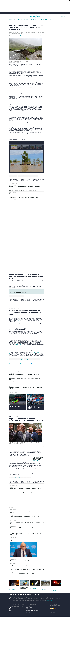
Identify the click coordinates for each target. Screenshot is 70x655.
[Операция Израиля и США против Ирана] (24, 586)
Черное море (26, 359)
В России (14, 19)
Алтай (10, 175)
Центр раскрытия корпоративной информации (32, 610)
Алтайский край (14, 175)
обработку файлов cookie (49, 600)
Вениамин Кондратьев (12, 295)
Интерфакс (35, 16)
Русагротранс (20, 359)
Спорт (27, 19)
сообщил (34, 281)
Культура (30, 19)
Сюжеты (46, 19)
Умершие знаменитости (34, 586)
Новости (42, 19)
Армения (10, 477)
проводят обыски (18, 456)
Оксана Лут (16, 359)
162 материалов (43, 589)
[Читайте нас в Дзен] (26, 612)
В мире (18, 19)
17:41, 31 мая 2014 (15, 23)
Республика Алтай (21, 175)
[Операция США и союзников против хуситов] (56, 585)
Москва (34, 19)
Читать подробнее (38, 459)
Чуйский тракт (35, 175)
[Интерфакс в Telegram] (28, 612)
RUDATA (27, 609)
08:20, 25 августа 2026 (17, 308)
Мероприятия (38, 594)
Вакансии (27, 594)
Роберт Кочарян (15, 477)
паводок (26, 175)
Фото (50, 19)
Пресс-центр (22, 594)
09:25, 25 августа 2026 (15, 416)
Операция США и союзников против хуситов (55, 587)
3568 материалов (22, 589)
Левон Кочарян (27, 477)
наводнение (30, 175)
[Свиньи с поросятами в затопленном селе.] (14, 147)
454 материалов (33, 588)
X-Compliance (11, 608)
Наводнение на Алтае (15, 143)
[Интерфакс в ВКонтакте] (29, 612)
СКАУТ (10, 609)
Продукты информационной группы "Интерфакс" (23, 604)
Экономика (23, 19)
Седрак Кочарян (21, 477)
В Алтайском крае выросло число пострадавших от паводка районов (31, 35)
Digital (38, 19)
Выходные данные (52, 611)
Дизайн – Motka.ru (52, 612)
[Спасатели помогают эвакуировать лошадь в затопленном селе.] (26, 147)
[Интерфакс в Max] (32, 612)
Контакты (10, 594)
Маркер (10, 610)
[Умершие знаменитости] (35, 585)
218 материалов (54, 590)
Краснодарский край (20, 295)
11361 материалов (12, 589)
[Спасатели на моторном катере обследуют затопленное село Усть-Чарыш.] (20, 147)
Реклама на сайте (32, 594)
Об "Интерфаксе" (16, 594)
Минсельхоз (11, 359)
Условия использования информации (55, 610)
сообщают (18, 320)
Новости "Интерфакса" (29, 607)
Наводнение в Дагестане (43, 587)
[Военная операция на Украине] (14, 585)
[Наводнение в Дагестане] (45, 585)
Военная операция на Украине (20, 271)
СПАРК (10, 607)
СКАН (27, 608)
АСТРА (10, 611)
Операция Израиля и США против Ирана (24, 588)
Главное (10, 19)
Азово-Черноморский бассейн (34, 359)
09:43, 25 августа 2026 (16, 208)
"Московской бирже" (19, 344)
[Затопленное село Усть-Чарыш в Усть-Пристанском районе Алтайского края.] (32, 147)
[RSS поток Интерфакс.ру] (30, 612)
